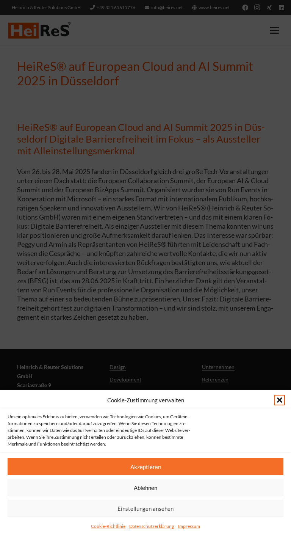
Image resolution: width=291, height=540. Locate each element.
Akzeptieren (145, 466)
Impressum (189, 526)
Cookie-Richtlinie (108, 526)
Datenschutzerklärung (151, 526)
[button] (279, 400)
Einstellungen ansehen (145, 508)
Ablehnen (145, 487)
